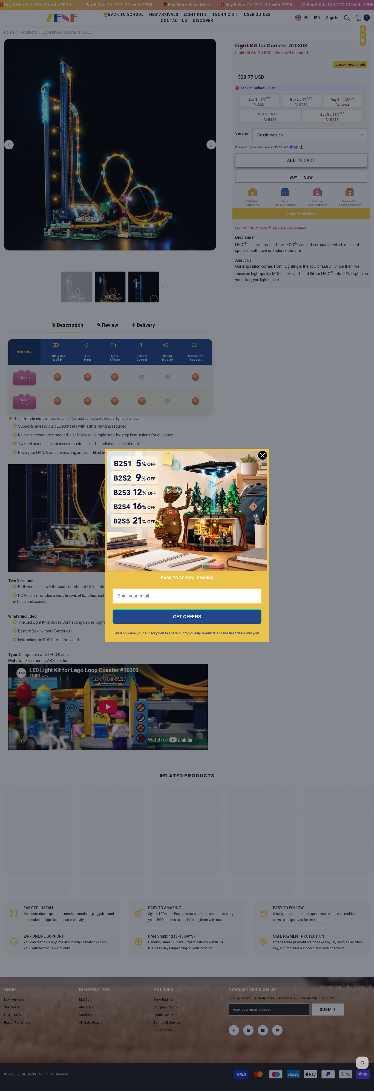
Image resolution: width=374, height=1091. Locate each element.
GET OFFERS (187, 616)
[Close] (262, 455)
